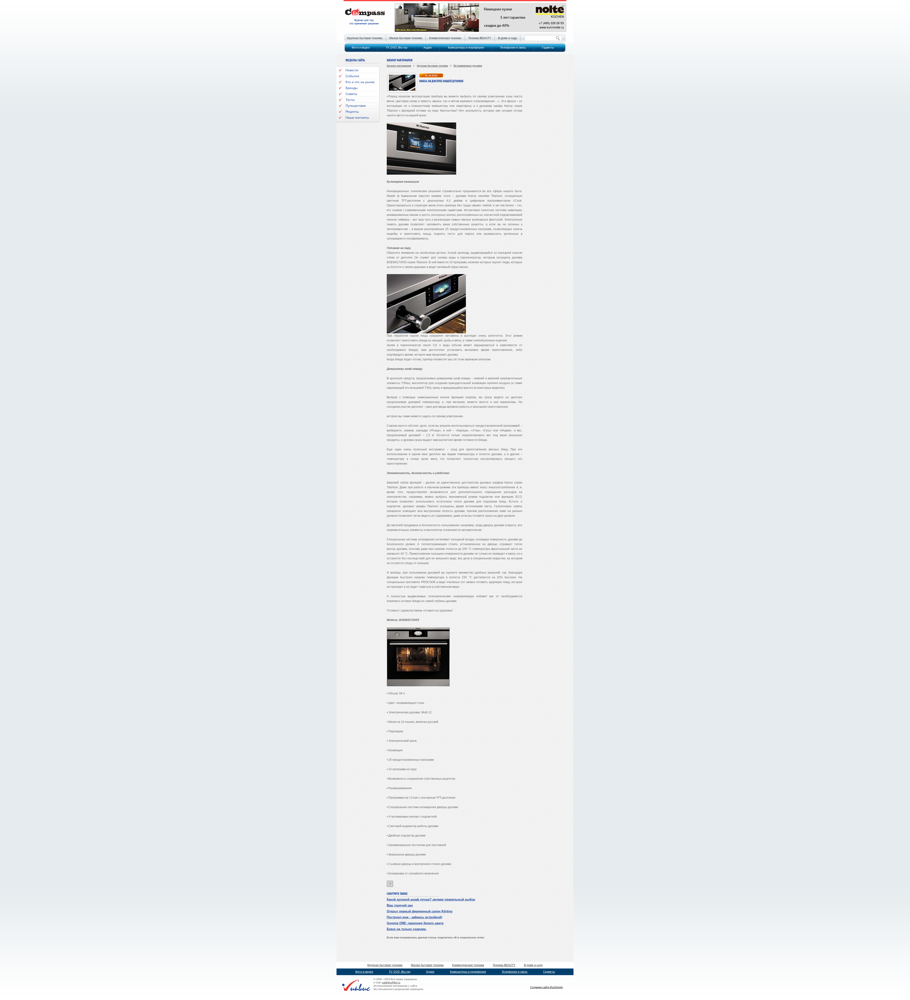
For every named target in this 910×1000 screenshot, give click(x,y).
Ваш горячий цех (400, 905)
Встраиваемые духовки (468, 65)
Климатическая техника (445, 38)
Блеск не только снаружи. (407, 929)
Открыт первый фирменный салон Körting (419, 911)
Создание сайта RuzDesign (546, 987)
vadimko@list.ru (391, 982)
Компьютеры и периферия (466, 47)
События (352, 76)
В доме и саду (507, 38)
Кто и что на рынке (360, 82)
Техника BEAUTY (479, 38)
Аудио (427, 47)
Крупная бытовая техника (432, 65)
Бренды (352, 88)
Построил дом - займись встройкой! (414, 917)
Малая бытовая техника (405, 38)
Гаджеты (548, 47)
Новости (352, 70)
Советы (351, 94)
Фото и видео (361, 47)
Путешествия (356, 106)
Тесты (350, 100)
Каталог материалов (399, 65)
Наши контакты (357, 117)
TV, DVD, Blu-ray (396, 47)
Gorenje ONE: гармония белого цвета (415, 923)
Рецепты (352, 111)
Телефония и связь (513, 47)
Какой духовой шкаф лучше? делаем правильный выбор (431, 899)
